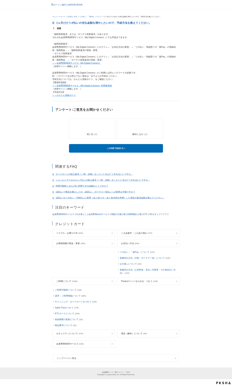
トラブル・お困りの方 (69, 233)
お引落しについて (130, 264)
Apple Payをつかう (67, 307)
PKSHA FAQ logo (223, 383)
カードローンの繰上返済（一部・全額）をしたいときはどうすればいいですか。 (94, 174)
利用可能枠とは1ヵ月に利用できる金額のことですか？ (82, 186)
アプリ (165, 214)
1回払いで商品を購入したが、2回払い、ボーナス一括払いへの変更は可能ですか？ (95, 192)
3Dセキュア (155, 214)
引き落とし (81, 214)
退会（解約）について (134, 333)
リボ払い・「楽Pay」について (91, 17)
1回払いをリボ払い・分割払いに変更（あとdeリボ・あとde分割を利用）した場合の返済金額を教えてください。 (110, 198)
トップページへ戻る (66, 358)
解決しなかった (140, 134)
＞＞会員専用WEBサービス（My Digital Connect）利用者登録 (82, 85)
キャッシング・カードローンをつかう (76, 302)
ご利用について (67, 281)
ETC (145, 214)
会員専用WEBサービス (63, 214)
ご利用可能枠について (68, 290)
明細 (113, 214)
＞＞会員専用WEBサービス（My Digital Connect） (76, 63)
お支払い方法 (72, 17)
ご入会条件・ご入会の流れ (136, 233)
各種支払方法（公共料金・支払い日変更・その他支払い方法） (148, 271)
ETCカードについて (67, 313)
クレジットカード (58, 17)
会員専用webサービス (99, 214)
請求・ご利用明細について (70, 296)
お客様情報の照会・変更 (70, 243)
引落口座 (121, 214)
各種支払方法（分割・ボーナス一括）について (145, 258)
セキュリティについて (69, 333)
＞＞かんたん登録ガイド (64, 95)
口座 (139, 214)
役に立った (92, 134)
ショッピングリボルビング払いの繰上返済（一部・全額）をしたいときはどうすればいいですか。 (103, 180)
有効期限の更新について (69, 319)
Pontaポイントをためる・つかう (139, 281)
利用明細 (131, 214)
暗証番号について (66, 325)
